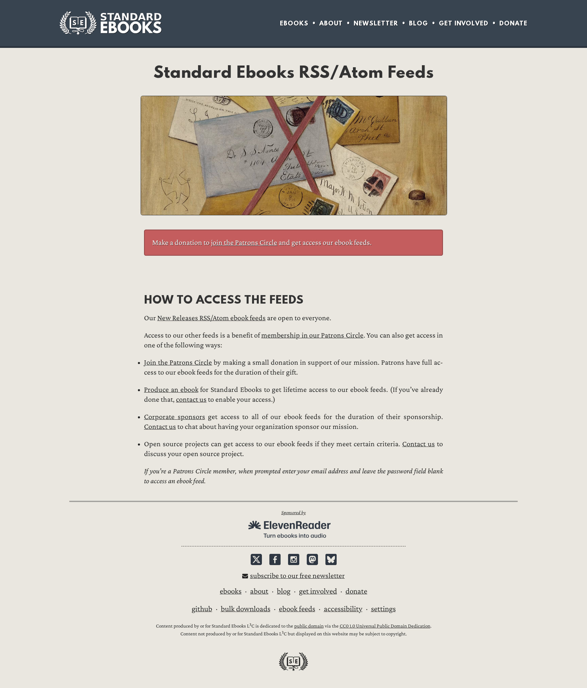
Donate (513, 23)
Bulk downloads (245, 609)
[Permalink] (138, 299)
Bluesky (331, 559)
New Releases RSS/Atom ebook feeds (211, 318)
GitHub (202, 609)
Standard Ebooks (110, 23)
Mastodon (312, 559)
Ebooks (294, 23)
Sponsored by (293, 512)
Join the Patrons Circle (178, 362)
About (331, 23)
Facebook (275, 559)
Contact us (160, 426)
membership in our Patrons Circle (312, 335)
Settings (383, 609)
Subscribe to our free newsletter (297, 575)
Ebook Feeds (297, 609)
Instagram (293, 559)
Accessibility (343, 609)
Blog (418, 23)
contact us (191, 399)
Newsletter (376, 23)
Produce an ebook (171, 389)
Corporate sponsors (174, 416)
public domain (309, 626)
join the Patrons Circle (244, 242)
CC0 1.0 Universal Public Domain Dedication (385, 626)
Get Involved (463, 23)
